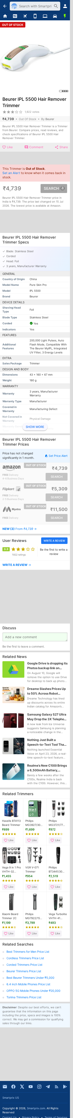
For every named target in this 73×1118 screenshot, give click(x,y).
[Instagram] (39, 1087)
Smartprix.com (36, 1108)
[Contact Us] (5, 1087)
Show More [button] (35, 427)
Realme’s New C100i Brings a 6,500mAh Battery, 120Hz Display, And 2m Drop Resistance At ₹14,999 (47, 768)
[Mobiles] (35, 16)
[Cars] (55, 16)
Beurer (49, 119)
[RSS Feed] (57, 1087)
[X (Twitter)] (22, 1087)
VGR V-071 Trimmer (32, 869)
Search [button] (51, 188)
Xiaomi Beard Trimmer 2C (10, 916)
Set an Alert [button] (11, 173)
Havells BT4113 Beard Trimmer (11, 822)
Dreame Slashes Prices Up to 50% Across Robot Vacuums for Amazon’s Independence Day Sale (46, 691)
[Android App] (65, 1087)
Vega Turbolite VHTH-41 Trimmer (58, 916)
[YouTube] (31, 1087)
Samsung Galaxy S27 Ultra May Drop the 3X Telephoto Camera (47, 716)
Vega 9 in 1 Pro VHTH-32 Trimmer (11, 870)
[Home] (5, 16)
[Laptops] (45, 16)
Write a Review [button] (54, 540)
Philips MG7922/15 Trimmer (32, 916)
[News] (15, 16)
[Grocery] (65, 16)
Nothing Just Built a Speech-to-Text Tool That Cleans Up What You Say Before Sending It (46, 742)
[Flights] (25, 16)
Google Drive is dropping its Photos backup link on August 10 (47, 665)
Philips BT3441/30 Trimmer (55, 870)
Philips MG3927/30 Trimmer (32, 823)
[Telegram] (48, 1087)
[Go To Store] (18, 468)
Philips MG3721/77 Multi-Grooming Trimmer (56, 823)
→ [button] (19, 529)
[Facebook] (13, 1087)
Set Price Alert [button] (58, 455)
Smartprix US (10, 1097)
